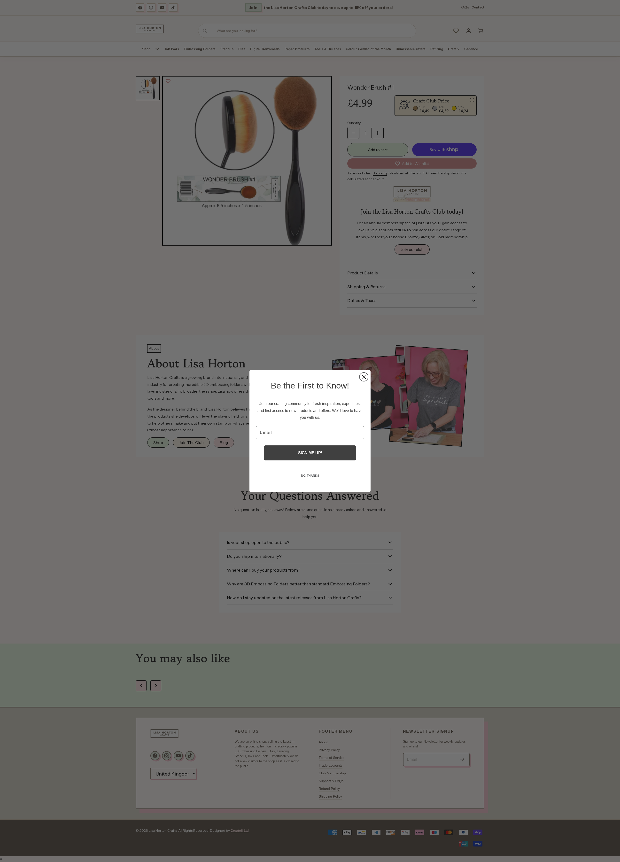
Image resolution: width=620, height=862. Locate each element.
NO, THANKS (310, 475)
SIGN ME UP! (310, 453)
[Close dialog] (363, 377)
